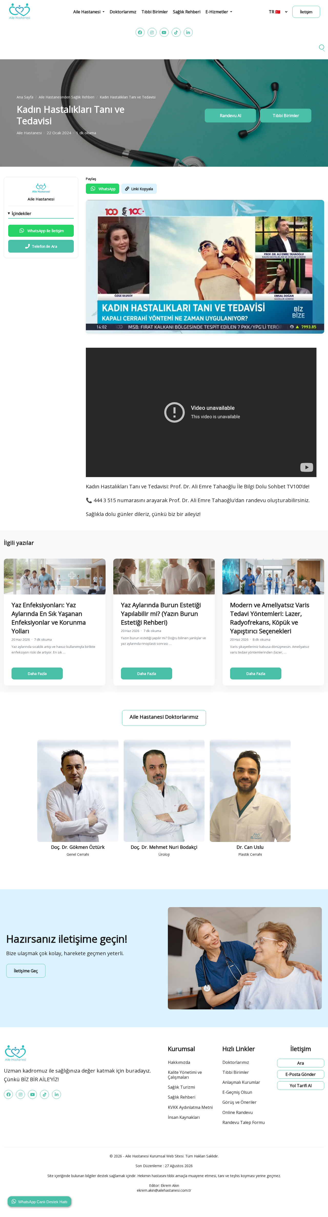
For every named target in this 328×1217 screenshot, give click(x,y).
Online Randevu (237, 1112)
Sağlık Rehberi (186, 12)
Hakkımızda (179, 1062)
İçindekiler (21, 213)
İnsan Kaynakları (184, 1117)
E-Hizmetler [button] (217, 12)
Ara (300, 1063)
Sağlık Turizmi (181, 1087)
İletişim (306, 11)
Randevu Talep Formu (243, 1122)
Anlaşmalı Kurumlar (241, 1082)
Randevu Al (230, 115)
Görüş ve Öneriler (239, 1102)
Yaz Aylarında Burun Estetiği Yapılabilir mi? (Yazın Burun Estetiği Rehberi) (161, 613)
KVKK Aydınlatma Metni (190, 1107)
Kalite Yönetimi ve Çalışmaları (185, 1074)
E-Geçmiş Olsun (237, 1092)
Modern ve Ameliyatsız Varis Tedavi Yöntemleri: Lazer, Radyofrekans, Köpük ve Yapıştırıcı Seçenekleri (269, 618)
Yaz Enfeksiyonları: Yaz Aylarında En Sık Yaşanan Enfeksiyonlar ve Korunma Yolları (49, 618)
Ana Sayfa (25, 97)
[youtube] (164, 32)
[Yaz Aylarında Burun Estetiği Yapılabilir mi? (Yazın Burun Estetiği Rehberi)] (164, 576)
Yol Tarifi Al (301, 1085)
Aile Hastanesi (41, 199)
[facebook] (140, 32)
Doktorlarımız (123, 12)
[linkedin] (188, 32)
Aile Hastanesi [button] (87, 12)
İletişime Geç (26, 971)
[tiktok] (176, 32)
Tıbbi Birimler (154, 12)
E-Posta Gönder (300, 1074)
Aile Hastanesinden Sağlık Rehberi (66, 97)
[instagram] (152, 32)
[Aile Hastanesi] (41, 188)
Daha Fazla (37, 673)
